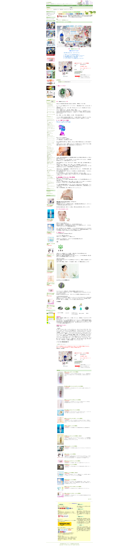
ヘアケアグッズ (49, 176)
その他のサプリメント (50, 183)
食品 (47, 184)
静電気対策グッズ (50, 116)
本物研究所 (48, 191)
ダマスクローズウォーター (51, 179)
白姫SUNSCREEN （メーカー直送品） (70, 479)
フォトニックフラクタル (51, 130)
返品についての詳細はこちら (84, 76)
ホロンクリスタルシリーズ (51, 137)
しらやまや (48, 2)
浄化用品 (48, 134)
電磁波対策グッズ (50, 103)
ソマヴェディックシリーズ (51, 107)
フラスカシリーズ (50, 127)
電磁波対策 (61, 9)
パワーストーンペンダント (51, 139)
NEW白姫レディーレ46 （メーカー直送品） (71, 435)
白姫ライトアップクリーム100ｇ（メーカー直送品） (72, 399)
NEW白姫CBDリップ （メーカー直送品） (70, 464)
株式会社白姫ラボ (50, 193)
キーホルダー (49, 144)
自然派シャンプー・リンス (51, 160)
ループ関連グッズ (50, 122)
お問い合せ (84, 5)
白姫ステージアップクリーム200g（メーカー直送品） (73, 486)
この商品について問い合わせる (85, 77)
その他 (48, 172)
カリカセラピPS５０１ (50, 182)
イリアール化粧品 (50, 177)
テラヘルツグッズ (50, 133)
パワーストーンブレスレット (51, 141)
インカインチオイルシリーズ (51, 186)
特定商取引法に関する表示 (75, 543)
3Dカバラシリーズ (50, 135)
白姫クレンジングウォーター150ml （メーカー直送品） (51, 283)
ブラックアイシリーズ (50, 111)
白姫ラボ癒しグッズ (50, 147)
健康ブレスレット (50, 156)
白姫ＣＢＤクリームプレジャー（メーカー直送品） (51, 294)
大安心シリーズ (49, 123)
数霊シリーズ (49, 132)
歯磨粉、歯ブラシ (50, 163)
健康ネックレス (49, 155)
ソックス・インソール (50, 167)
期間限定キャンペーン (50, 188)
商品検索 (48, 7)
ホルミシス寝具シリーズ (51, 151)
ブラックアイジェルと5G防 (51, 115)
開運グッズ (71, 9)
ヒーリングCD (49, 169)
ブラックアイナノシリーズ (51, 110)
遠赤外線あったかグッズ (51, 157)
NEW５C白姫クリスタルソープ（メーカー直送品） (72, 409)
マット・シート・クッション (51, 165)
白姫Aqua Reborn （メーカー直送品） (71, 425)
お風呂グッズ (49, 158)
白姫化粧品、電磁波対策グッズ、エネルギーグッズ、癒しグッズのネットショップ (59, 3)
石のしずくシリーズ (50, 153)
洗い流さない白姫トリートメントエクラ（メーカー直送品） (73, 386)
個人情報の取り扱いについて (64, 543)
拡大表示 (66, 76)
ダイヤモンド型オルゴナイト (51, 129)
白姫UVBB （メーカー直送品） (69, 472)
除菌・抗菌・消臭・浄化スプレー (51, 171)
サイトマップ (90, 5)
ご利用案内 (77, 5)
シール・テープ (49, 145)
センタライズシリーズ (50, 119)
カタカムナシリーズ (50, 131)
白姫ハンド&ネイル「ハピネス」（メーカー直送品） (51, 306)
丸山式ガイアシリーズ (50, 152)
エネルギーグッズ (66, 9)
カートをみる (62, 5)
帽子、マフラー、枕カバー (51, 113)
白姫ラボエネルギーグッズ (51, 121)
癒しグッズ (48, 146)
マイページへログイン (69, 5)
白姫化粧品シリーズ (56, 9)
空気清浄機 (48, 154)
